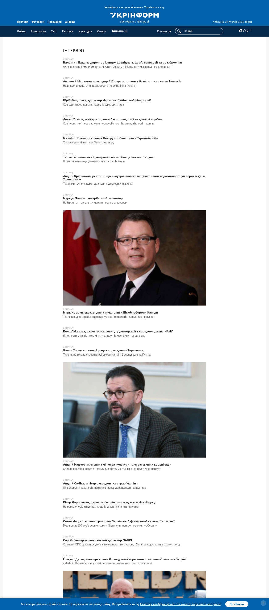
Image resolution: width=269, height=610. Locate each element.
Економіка (38, 31)
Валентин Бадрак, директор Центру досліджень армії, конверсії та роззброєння (122, 62)
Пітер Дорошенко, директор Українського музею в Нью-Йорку (109, 502)
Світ (54, 31)
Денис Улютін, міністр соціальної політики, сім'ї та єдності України (112, 119)
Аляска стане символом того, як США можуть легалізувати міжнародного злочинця (116, 66)
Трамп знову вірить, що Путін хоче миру (88, 142)
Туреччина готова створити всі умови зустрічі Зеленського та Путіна (106, 354)
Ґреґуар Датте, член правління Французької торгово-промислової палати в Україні (124, 559)
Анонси (70, 22)
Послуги (22, 22)
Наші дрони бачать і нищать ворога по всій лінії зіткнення (99, 85)
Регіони (67, 31)
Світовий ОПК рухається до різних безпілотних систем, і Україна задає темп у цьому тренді (122, 544)
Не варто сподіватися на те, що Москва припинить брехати (100, 506)
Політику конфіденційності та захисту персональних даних (180, 604)
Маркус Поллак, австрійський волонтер (93, 198)
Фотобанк (38, 22)
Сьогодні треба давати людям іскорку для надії (93, 104)
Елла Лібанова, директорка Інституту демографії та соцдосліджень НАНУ (118, 331)
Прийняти (236, 604)
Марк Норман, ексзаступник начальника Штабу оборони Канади (110, 312)
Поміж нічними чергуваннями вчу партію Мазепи (94, 161)
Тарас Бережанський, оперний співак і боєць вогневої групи (108, 157)
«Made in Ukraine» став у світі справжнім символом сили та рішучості (107, 563)
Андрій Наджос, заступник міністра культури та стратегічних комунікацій (117, 464)
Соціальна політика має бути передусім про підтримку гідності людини (108, 123)
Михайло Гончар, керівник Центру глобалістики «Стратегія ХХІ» (110, 138)
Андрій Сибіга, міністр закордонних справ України (100, 483)
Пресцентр (54, 22)
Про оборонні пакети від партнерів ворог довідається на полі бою (104, 487)
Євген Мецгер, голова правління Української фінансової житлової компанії (118, 521)
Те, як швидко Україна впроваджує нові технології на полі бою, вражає (108, 316)
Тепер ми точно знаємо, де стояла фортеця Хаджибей (97, 183)
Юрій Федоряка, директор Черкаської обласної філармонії (107, 100)
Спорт (101, 31)
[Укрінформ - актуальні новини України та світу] (134, 14)
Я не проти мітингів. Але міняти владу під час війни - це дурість (104, 335)
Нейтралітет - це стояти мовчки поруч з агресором (95, 202)
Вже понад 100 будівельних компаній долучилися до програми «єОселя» (110, 525)
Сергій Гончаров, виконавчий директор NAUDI (97, 540)
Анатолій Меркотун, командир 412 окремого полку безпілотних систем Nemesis (122, 81)
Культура (85, 31)
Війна (21, 31)
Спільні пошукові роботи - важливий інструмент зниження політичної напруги (112, 468)
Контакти (164, 31)
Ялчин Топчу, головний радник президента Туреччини (103, 350)
